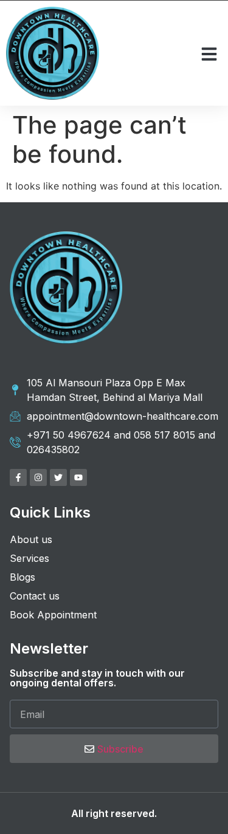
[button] (209, 54)
